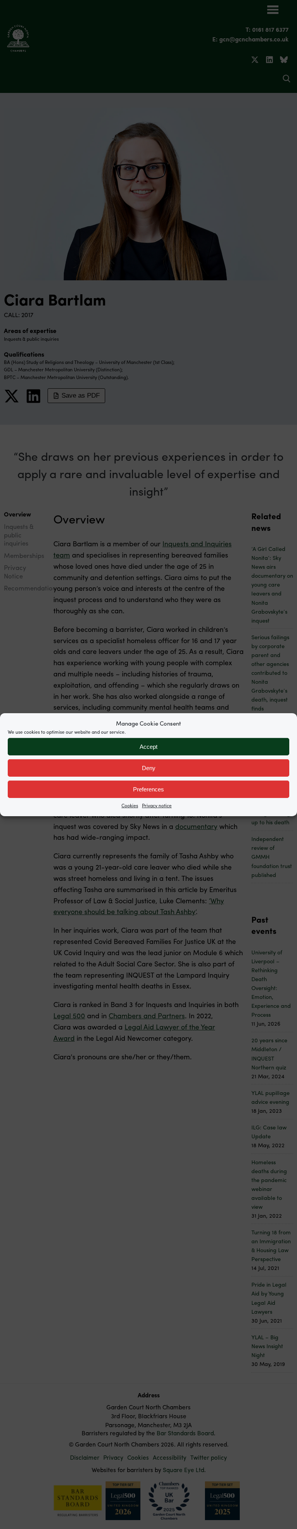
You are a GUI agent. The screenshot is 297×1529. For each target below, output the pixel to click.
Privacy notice (157, 805)
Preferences (148, 789)
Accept (148, 746)
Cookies (129, 805)
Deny (148, 767)
